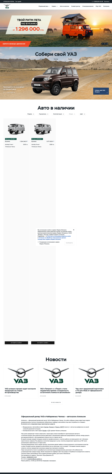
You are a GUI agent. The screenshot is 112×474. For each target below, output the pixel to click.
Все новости (57, 402)
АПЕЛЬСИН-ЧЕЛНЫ (8, 1)
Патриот (51, 427)
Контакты (106, 1)
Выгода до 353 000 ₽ (37, 139)
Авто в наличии (64, 6)
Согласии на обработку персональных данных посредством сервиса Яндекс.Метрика (52, 238)
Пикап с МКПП (59, 427)
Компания (106, 6)
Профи (44, 430)
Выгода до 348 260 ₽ (10, 139)
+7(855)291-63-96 (98, 1)
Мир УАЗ (98, 6)
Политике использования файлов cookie (59, 236)
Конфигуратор (75, 6)
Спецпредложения (87, 6)
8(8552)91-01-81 (32, 457)
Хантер (46, 427)
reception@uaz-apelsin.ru (34, 459)
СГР (49, 430)
